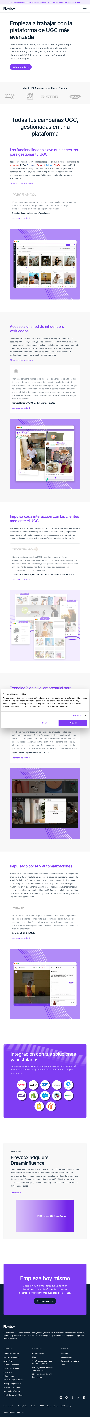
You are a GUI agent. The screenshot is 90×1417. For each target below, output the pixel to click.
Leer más (15, 1192)
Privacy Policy (22, 1406)
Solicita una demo (21, 67)
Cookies (33, 1406)
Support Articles (52, 1406)
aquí (78, 2)
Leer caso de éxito (20, 218)
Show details (76, 715)
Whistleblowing (66, 1406)
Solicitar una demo (45, 1301)
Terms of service (9, 1406)
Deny (44, 723)
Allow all (73, 723)
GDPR (42, 1406)
